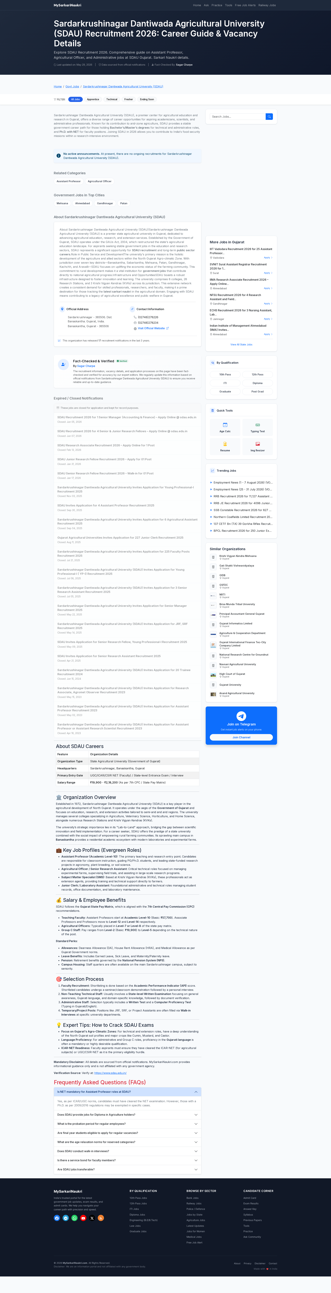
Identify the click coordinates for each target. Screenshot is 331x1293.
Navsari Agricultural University (237, 664)
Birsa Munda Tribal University (237, 604)
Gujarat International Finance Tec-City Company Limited (242, 644)
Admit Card (249, 1197)
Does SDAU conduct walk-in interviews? (83, 1151)
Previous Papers (252, 1220)
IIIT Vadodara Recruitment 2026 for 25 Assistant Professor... (241, 251)
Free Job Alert (194, 1242)
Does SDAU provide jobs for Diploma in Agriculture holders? (96, 1114)
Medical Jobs (194, 1236)
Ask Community (252, 1236)
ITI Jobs (134, 1208)
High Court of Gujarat (232, 673)
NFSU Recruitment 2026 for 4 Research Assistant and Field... (235, 297)
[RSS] (101, 1218)
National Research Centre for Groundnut (243, 654)
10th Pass (225, 374)
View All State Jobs (241, 344)
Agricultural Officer (100, 181)
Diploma (258, 383)
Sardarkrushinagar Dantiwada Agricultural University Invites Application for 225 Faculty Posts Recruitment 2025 (123, 553)
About (237, 1263)
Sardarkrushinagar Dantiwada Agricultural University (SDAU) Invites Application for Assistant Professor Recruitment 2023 (123, 708)
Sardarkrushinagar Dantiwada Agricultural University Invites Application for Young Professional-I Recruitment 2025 (125, 489)
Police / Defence (196, 1208)
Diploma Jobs (137, 1214)
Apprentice (93, 99)
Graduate (225, 391)
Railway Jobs (267, 5)
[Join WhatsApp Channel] (74, 1218)
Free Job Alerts (245, 5)
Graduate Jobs (138, 1231)
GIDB (222, 575)
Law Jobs (135, 1225)
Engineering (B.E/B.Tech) (144, 1220)
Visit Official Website (152, 328)
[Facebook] (57, 1218)
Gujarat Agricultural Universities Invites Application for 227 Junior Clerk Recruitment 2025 (120, 537)
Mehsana (62, 203)
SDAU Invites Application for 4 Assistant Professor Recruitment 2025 (105, 505)
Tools (228, 5)
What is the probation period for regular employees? (91, 1123)
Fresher (128, 99)
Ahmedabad (82, 203)
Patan (123, 203)
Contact (273, 1263)
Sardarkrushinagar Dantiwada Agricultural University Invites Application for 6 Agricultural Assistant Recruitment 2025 (127, 521)
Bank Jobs (192, 1197)
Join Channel (241, 737)
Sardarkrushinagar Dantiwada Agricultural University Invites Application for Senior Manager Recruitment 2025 (122, 608)
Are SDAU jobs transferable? (76, 1169)
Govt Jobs (72, 86)
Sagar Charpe (86, 366)
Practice (217, 5)
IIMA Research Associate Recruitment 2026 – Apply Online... (239, 281)
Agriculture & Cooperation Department (242, 633)
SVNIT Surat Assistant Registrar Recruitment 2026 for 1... (238, 266)
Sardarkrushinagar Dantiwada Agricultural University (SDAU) (123, 86)
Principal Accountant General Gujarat (241, 613)
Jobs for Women (196, 1231)
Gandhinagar (105, 203)
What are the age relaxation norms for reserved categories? (96, 1142)
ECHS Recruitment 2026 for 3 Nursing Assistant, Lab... (241, 312)
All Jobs (75, 99)
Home (197, 5)
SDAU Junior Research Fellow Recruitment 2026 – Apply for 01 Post (104, 459)
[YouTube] (83, 1218)
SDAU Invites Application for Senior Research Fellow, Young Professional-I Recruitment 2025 (122, 642)
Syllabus (248, 1214)
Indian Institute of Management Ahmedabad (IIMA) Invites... (238, 327)
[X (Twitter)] (92, 1218)
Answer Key (250, 1208)
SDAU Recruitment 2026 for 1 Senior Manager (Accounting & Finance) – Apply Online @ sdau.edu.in (126, 417)
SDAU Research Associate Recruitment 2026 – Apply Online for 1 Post (106, 445)
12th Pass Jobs (138, 1203)
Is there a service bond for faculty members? (86, 1160)
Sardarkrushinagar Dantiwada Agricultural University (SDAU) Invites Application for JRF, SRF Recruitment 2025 (122, 626)
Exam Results (250, 1203)
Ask (206, 5)
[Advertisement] (241, 180)
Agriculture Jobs (196, 1220)
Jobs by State (194, 1214)
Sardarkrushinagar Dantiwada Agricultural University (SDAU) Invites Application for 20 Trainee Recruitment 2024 (123, 672)
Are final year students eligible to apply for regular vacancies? (97, 1133)
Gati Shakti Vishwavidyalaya (236, 565)
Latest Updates (195, 1225)
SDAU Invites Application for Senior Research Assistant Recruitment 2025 (109, 656)
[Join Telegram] (66, 1218)
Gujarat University (230, 684)
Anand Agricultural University (236, 693)
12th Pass (257, 374)
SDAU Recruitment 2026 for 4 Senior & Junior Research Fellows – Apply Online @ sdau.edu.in (122, 431)
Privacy (247, 1263)
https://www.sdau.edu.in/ (110, 1073)
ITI (225, 383)
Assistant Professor (69, 181)
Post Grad (258, 391)
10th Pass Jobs (138, 1197)
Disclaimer (260, 1263)
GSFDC (223, 584)
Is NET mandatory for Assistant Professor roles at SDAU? (94, 1091)
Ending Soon (147, 99)
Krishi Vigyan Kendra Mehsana (238, 555)
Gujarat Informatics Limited (235, 623)
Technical (111, 99)
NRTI (222, 594)
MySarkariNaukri (67, 5)
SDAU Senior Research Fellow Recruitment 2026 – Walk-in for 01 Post (105, 473)
